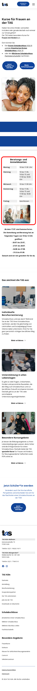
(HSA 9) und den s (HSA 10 (18, 48)
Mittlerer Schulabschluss (10, 622)
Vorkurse (5, 647)
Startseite (5, 580)
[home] (5, 4)
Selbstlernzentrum (8, 659)
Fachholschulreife (7, 630)
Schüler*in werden (23, 3)
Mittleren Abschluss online (10, 626)
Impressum (5, 674)
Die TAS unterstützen (9, 596)
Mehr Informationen (27, 66)
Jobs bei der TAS (7, 600)
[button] (33, 4)
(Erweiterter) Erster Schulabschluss (13, 618)
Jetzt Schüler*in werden (9, 66)
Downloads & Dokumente (10, 604)
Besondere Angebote (12, 637)
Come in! (5, 655)
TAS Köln (6, 574)
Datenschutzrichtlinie (9, 670)
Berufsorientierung (8, 588)
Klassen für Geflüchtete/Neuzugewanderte (16, 651)
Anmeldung (5, 584)
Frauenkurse (6, 644)
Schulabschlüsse (10, 612)
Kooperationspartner (9, 592)
